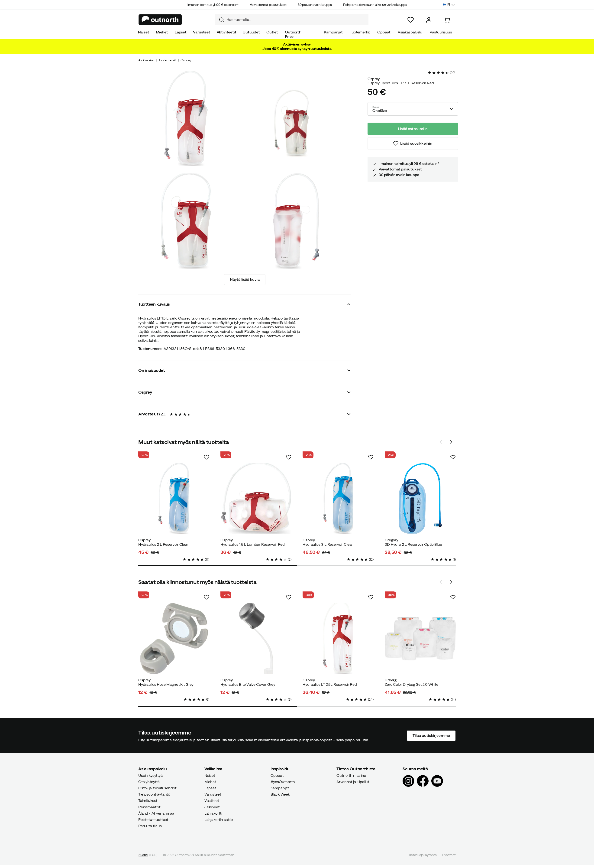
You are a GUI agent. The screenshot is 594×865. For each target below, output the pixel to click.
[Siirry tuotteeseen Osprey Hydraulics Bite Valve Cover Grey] (255, 638)
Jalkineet (212, 807)
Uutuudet (251, 32)
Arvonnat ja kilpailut (352, 782)
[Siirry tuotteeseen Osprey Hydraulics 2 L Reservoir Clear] (173, 498)
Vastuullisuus (441, 32)
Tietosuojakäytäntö (154, 794)
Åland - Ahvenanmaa (156, 813)
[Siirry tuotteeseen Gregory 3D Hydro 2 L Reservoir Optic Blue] (420, 498)
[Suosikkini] (410, 20)
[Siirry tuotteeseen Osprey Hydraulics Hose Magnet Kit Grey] (173, 638)
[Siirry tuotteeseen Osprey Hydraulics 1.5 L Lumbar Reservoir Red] (255, 498)
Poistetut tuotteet (153, 819)
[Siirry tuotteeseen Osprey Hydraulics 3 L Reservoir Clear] (338, 498)
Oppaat (383, 32)
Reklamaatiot (149, 807)
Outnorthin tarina (351, 775)
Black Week (280, 794)
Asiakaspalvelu (410, 32)
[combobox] (291, 19)
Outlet (272, 32)
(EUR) (148, 855)
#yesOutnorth (283, 782)
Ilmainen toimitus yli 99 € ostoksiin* (213, 5)
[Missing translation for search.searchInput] (219, 19)
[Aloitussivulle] (160, 19)
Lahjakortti (213, 813)
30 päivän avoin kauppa (315, 5)
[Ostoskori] (447, 20)
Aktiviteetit (226, 32)
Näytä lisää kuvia (245, 279)
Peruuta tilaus (150, 826)
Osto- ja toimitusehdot (157, 788)
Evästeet (449, 855)
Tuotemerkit (360, 32)
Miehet (162, 32)
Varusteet (201, 32)
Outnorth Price (293, 34)
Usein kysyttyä (150, 775)
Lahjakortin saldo (218, 819)
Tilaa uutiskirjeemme (431, 736)
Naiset (143, 32)
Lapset (181, 32)
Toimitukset (147, 801)
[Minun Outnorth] (428, 19)
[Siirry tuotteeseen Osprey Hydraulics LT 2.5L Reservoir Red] (338, 638)
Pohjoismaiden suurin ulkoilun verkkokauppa (375, 5)
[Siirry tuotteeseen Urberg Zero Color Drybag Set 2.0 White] (420, 638)
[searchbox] (296, 19)
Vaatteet (211, 801)
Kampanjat (333, 32)
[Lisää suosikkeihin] (206, 457)
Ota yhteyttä (149, 782)
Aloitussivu (146, 60)
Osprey (186, 60)
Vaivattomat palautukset (268, 5)
